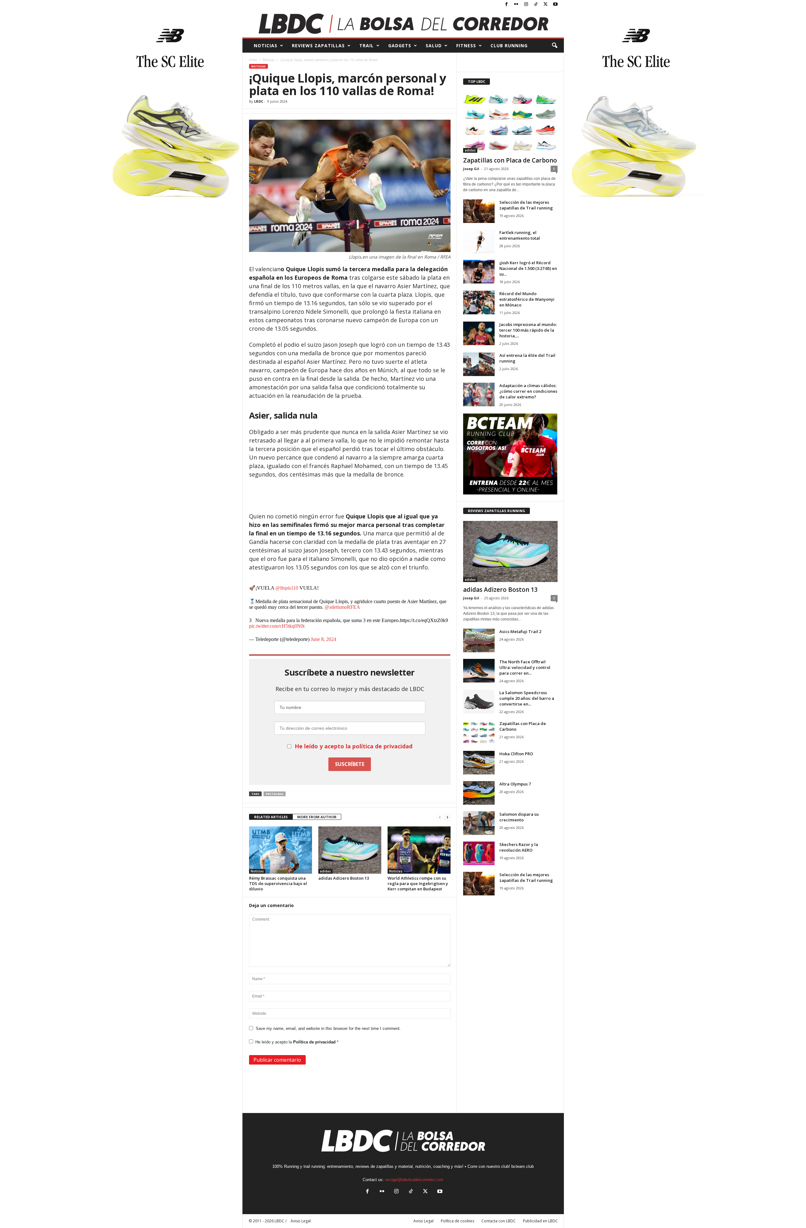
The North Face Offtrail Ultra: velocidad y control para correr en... (524, 667)
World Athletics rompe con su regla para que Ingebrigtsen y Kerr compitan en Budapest (418, 883)
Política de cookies (457, 1221)
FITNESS (466, 46)
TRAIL (366, 46)
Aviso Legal (423, 1221)
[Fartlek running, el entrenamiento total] (479, 241)
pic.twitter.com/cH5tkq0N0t (276, 626)
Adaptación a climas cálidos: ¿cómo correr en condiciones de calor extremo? (528, 391)
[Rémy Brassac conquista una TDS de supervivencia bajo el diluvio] (280, 850)
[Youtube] (555, 4)
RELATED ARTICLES (271, 816)
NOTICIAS (265, 46)
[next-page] (447, 817)
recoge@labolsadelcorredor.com (414, 1179)
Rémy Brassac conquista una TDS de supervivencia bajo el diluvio (278, 883)
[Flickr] (516, 4)
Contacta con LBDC (498, 1221)
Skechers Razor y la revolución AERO (518, 847)
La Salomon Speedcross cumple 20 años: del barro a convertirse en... (526, 698)
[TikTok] (536, 4)
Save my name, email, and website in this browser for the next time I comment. (328, 1028)
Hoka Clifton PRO (516, 754)
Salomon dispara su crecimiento (519, 817)
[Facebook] (506, 4)
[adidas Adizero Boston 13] (349, 850)
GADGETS (399, 46)
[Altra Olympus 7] (479, 793)
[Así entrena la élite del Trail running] (479, 364)
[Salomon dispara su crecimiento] (479, 823)
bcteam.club (522, 1166)
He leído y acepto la (296, 1042)
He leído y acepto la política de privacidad (353, 746)
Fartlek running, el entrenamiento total (519, 235)
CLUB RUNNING (509, 46)
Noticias (268, 60)
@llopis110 (286, 588)
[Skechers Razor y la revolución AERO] (479, 853)
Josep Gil (471, 168)
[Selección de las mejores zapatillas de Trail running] (479, 211)
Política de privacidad (315, 1042)
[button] (554, 46)
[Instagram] (526, 4)
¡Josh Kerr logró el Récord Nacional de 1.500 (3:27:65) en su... (528, 268)
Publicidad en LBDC (540, 1221)
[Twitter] (545, 4)
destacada (274, 794)
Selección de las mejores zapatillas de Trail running (526, 205)
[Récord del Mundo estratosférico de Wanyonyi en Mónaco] (479, 302)
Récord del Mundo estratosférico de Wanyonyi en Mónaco (526, 299)
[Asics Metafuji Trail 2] (479, 640)
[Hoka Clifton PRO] (479, 762)
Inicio (253, 60)
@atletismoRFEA (342, 607)
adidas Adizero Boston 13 (343, 878)
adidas (325, 871)
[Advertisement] (349, 495)
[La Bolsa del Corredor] (403, 23)
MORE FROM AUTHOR (317, 816)
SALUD (434, 46)
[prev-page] (440, 817)
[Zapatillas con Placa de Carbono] (510, 122)
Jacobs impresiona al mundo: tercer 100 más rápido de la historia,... (528, 330)
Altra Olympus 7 (515, 784)
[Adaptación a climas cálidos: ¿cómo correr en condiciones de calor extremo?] (479, 394)
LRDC (258, 101)
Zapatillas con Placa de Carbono (510, 160)
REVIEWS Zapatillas (318, 46)
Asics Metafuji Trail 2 (520, 631)
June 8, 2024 (323, 639)
